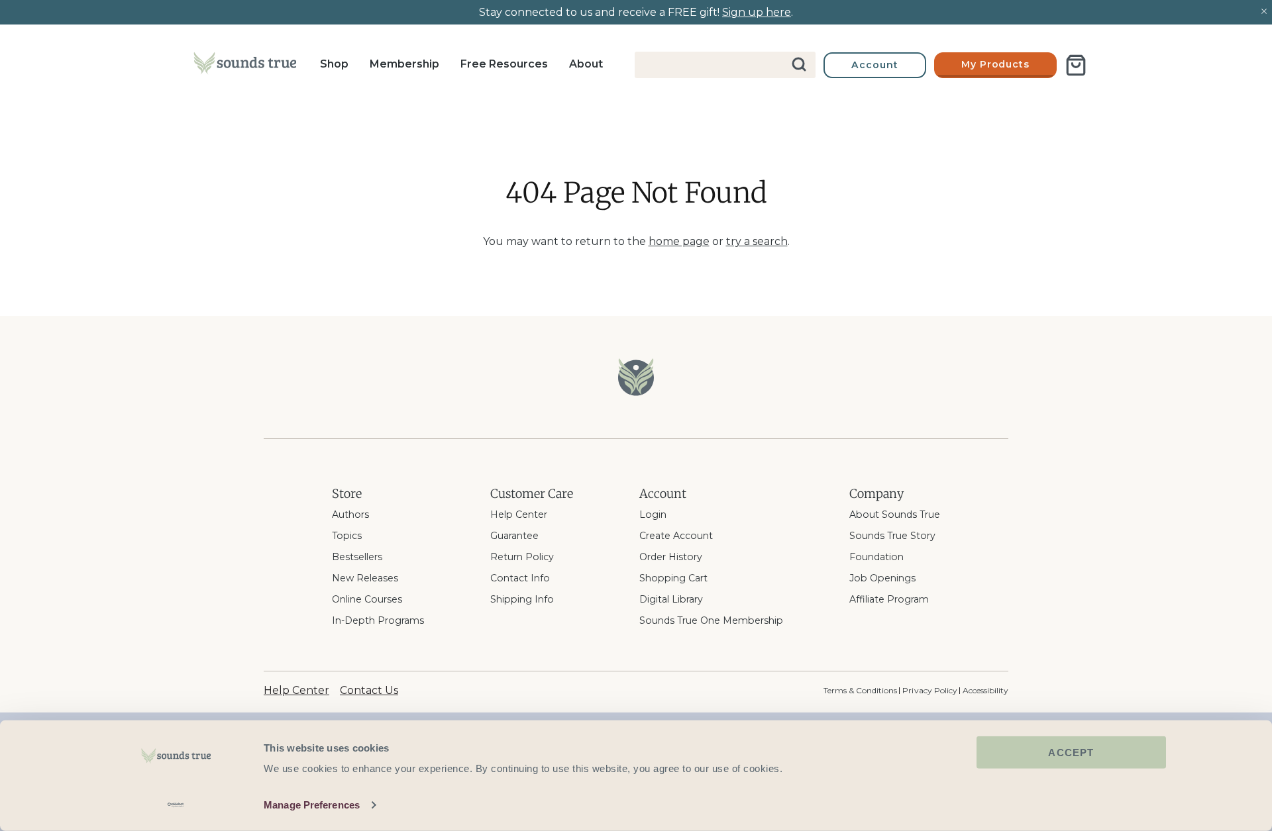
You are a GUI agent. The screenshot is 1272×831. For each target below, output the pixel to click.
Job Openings (882, 578)
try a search (757, 241)
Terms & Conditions (860, 690)
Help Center (518, 514)
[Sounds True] (244, 65)
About (586, 64)
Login (652, 514)
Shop (334, 64)
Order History (670, 557)
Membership (404, 64)
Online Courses (367, 599)
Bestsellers (357, 557)
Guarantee (514, 536)
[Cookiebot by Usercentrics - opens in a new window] (176, 805)
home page (679, 241)
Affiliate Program (889, 599)
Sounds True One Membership (711, 620)
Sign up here (756, 12)
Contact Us (369, 690)
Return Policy (522, 557)
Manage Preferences (312, 804)
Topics (347, 536)
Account (874, 65)
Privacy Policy (929, 690)
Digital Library (671, 599)
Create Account (676, 536)
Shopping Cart (673, 578)
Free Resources (504, 64)
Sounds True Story (892, 536)
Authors (350, 514)
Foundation (876, 557)
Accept (1071, 752)
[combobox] (725, 65)
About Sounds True (894, 514)
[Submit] (800, 65)
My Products (995, 64)
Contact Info (520, 578)
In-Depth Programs (378, 620)
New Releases (365, 578)
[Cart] (1076, 65)
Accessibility (985, 690)
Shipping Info (522, 599)
